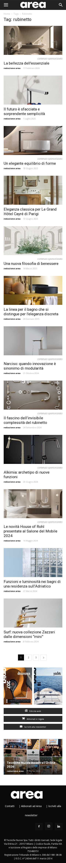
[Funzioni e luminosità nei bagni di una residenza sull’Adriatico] (33, 562)
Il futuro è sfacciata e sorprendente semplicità (24, 111)
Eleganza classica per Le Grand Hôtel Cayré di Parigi (30, 211)
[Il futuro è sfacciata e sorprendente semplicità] (33, 90)
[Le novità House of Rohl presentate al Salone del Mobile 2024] (33, 503)
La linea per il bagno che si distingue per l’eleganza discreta (31, 311)
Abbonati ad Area (31, 806)
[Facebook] (39, 826)
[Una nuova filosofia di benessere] (33, 240)
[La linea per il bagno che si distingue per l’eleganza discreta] (33, 290)
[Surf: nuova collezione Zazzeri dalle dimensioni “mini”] (33, 613)
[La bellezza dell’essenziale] (33, 40)
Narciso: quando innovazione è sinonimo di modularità (30, 366)
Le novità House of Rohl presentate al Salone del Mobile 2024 (30, 531)
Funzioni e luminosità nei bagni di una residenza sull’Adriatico (32, 583)
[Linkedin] (58, 826)
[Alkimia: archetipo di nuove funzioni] (33, 449)
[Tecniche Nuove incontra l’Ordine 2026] (33, 757)
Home (7, 13)
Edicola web (35, 711)
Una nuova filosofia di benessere (31, 263)
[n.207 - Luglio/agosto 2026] (18, 686)
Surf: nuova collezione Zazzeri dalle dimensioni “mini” (29, 634)
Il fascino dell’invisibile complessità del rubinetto (25, 420)
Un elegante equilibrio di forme (30, 163)
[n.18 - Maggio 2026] (48, 686)
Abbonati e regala (35, 719)
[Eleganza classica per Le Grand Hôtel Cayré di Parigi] (33, 190)
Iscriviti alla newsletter (35, 726)
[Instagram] (48, 826)
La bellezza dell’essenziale (26, 63)
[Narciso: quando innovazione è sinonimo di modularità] (33, 340)
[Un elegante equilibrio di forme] (33, 140)
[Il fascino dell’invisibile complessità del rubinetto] (33, 395)
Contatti (9, 806)
